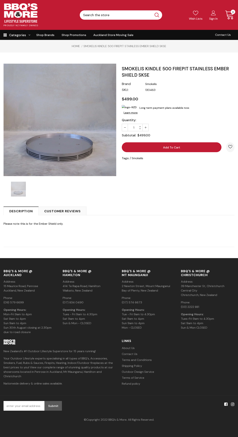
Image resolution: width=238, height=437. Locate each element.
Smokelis (151, 84)
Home (76, 46)
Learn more (131, 112)
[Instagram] (232, 404)
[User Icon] (213, 12)
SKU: (125, 90)
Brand (126, 84)
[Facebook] (225, 404)
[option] (60, 120)
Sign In (213, 19)
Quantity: (129, 120)
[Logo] (21, 13)
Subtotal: (129, 135)
